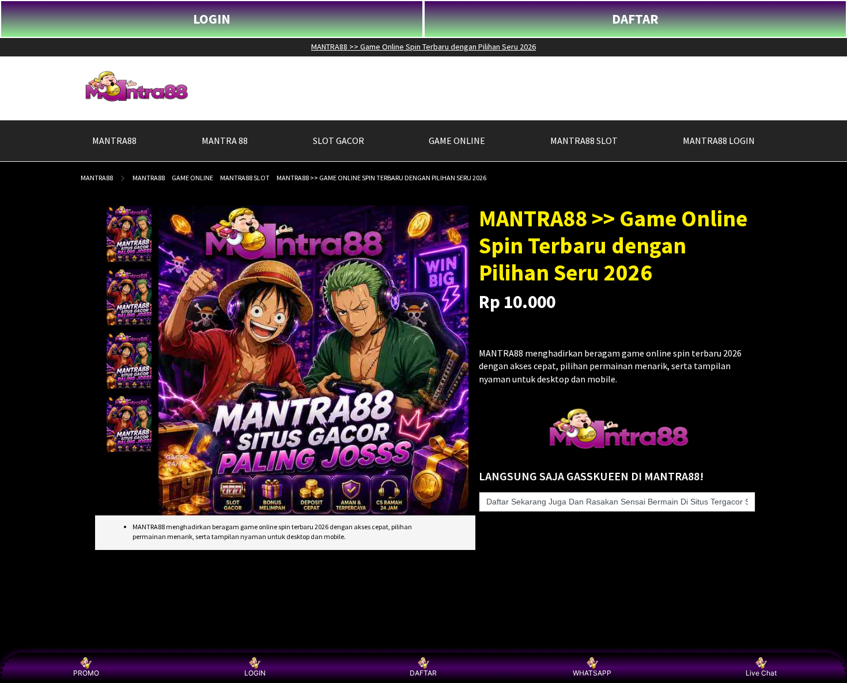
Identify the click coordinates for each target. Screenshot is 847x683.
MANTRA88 (97, 177)
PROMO (86, 673)
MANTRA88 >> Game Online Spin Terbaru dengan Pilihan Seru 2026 (423, 46)
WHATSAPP (592, 673)
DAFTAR (635, 18)
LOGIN (211, 18)
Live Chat (761, 673)
